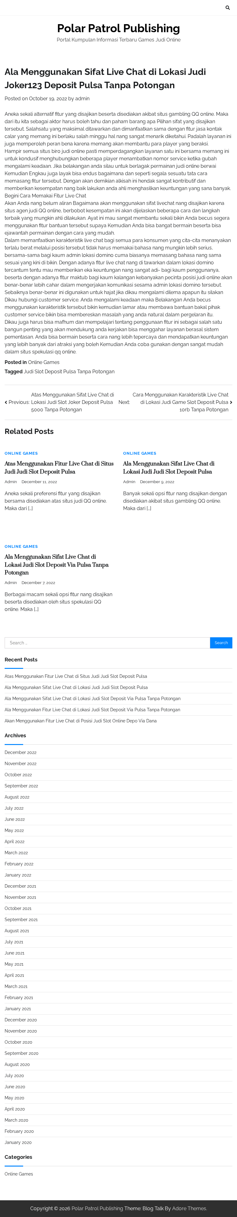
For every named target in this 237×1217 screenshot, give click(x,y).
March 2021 (16, 986)
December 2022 (20, 752)
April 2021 (14, 975)
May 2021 (14, 964)
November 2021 (20, 897)
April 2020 (15, 1109)
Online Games (44, 362)
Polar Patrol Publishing (118, 28)
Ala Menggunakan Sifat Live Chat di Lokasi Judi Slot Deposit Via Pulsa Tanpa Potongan (57, 565)
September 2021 (21, 919)
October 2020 (18, 1042)
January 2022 (18, 875)
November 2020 (21, 1031)
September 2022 (21, 785)
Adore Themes (189, 1208)
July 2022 (14, 808)
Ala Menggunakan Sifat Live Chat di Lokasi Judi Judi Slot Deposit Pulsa (76, 687)
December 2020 (21, 1019)
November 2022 (20, 763)
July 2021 (14, 941)
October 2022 (18, 774)
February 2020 (19, 1131)
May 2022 (14, 830)
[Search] (227, 7)
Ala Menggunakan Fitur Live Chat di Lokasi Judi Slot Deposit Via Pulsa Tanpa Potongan (92, 709)
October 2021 (18, 908)
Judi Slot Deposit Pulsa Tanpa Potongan (69, 372)
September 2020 (22, 1053)
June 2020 (15, 1086)
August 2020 (17, 1064)
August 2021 (17, 930)
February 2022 (19, 863)
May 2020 (14, 1097)
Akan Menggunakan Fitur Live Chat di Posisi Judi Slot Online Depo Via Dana (81, 720)
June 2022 (15, 819)
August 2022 (17, 797)
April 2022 (14, 841)
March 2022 (16, 852)
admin (82, 99)
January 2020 (18, 1142)
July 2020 (14, 1075)
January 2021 (18, 1008)
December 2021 (20, 886)
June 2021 (14, 953)
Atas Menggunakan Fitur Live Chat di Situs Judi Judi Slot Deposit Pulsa (76, 676)
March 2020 (16, 1120)
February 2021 (19, 997)
